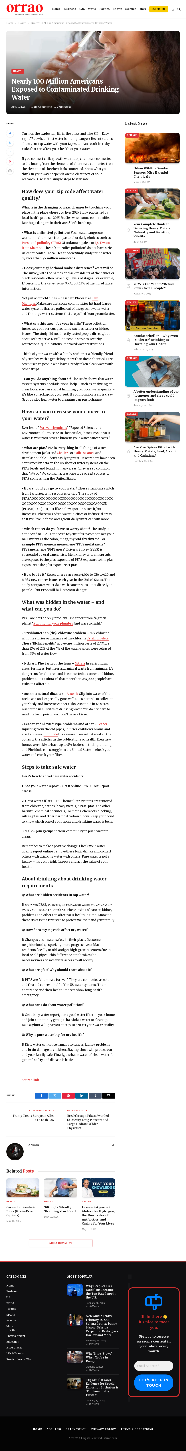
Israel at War (14, 1347)
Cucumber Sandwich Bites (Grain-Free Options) (22, 1211)
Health (18, 71)
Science (130, 8)
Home (56, 8)
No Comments (43, 106)
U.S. (82, 8)
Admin (33, 1145)
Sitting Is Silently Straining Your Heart (60, 1209)
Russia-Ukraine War (18, 1359)
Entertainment (15, 1336)
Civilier (62, 453)
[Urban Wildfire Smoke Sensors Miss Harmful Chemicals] (152, 148)
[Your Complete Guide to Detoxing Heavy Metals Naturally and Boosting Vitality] (152, 203)
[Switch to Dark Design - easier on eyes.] (173, 9)
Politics (104, 8)
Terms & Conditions (137, 1429)
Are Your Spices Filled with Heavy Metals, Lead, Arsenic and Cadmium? (155, 451)
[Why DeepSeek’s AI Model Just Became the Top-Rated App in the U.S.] (75, 1290)
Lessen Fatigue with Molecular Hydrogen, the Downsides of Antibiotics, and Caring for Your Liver (98, 1215)
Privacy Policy (103, 1429)
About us (53, 1429)
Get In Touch (76, 1429)
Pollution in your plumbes (53, 623)
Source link (30, 1080)
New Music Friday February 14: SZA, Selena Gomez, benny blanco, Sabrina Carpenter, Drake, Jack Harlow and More (102, 1325)
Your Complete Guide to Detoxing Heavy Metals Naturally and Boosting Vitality (152, 230)
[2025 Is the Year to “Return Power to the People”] (152, 263)
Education (12, 1341)
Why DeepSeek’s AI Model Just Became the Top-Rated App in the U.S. (101, 1291)
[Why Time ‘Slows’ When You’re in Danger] (75, 1357)
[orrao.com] (24, 9)
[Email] (10, 170)
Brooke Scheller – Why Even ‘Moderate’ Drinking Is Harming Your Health (156, 340)
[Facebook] (10, 133)
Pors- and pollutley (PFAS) (41, 243)
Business (70, 8)
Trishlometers (98, 638)
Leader (102, 724)
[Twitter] (10, 142)
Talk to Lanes (84, 453)
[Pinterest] (10, 161)
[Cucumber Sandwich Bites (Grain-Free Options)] (22, 1187)
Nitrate (80, 663)
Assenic (72, 694)
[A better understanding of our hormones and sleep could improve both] (152, 371)
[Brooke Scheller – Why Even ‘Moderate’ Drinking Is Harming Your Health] (152, 315)
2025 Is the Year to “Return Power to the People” (154, 286)
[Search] (179, 9)
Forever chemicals (53, 428)
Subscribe (158, 9)
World (92, 8)
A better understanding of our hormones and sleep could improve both (156, 396)
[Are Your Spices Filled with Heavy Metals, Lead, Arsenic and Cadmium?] (152, 427)
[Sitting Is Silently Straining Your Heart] (60, 1187)
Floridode (51, 734)
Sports (117, 8)
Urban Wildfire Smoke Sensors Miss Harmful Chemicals (151, 172)
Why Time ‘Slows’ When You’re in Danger (99, 1357)
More (143, 8)
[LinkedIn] (10, 152)
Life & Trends (15, 1353)
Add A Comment (60, 1243)
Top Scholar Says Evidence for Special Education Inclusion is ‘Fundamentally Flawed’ (102, 1387)
